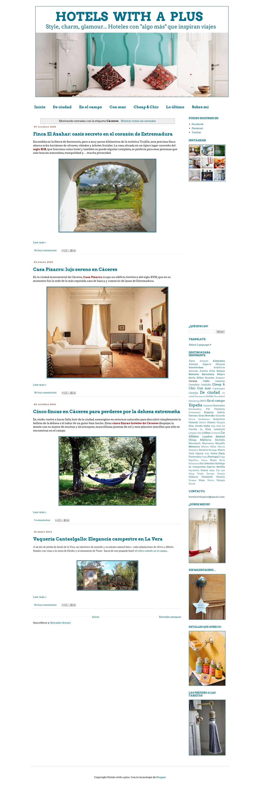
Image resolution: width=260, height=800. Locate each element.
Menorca (194, 446)
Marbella (220, 440)
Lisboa (206, 432)
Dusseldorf (219, 396)
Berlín (192, 377)
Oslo (207, 453)
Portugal (213, 456)
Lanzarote (219, 429)
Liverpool (216, 433)
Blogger (161, 777)
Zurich (192, 484)
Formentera (194, 412)
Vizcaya (221, 480)
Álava (192, 361)
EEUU (203, 401)
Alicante (220, 364)
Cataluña (206, 384)
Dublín (210, 396)
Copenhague (218, 388)
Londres (207, 436)
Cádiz (206, 381)
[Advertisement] (207, 232)
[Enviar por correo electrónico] (63, 250)
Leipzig (192, 433)
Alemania (219, 360)
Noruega (213, 450)
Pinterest (197, 128)
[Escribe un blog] (65, 250)
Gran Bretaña (206, 415)
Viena (202, 480)
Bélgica (221, 374)
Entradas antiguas (170, 616)
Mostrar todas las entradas (138, 120)
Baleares (194, 374)
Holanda (193, 422)
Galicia (221, 412)
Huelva (202, 422)
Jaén (213, 426)
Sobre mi (200, 107)
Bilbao (200, 377)
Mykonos (193, 450)
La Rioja (205, 429)
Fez (208, 409)
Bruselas (209, 377)
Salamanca (194, 463)
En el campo (90, 107)
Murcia (221, 447)
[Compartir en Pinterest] (74, 250)
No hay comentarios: (45, 250)
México (205, 447)
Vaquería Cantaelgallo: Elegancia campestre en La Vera (98, 539)
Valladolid (207, 477)
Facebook (197, 124)
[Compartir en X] (68, 250)
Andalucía (219, 367)
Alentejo (193, 364)
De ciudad (62, 107)
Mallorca (205, 439)
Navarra (203, 450)
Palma (214, 453)
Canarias (220, 381)
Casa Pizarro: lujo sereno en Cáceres (75, 269)
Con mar (118, 107)
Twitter (196, 132)
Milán (213, 447)
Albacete (204, 361)
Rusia (222, 460)
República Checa (198, 460)
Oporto (199, 453)
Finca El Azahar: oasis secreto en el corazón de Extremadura (103, 134)
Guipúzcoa (219, 419)
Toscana (210, 474)
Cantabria (194, 384)
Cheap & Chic (146, 107)
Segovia (211, 466)
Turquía (221, 474)
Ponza (204, 457)
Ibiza (191, 426)
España (195, 405)
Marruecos (208, 443)
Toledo (200, 474)
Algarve (207, 364)
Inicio (39, 107)
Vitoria (210, 480)
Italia (207, 425)
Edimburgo (194, 401)
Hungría (221, 422)
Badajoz (221, 371)
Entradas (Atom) (60, 622)
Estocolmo (219, 405)
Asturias (193, 371)
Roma (213, 460)
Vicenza (192, 480)
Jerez (218, 426)
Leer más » (39, 242)
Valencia (193, 477)
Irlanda (199, 426)
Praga (222, 457)
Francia (208, 412)
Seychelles (194, 470)
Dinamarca (200, 396)
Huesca (211, 422)
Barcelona (208, 374)
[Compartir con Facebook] (71, 250)
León (199, 433)
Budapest (220, 378)
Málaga (193, 440)
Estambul (208, 406)
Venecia (220, 477)
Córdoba (193, 393)
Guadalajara (204, 419)
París (222, 453)
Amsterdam (196, 367)
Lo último (175, 107)
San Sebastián (207, 463)
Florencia (219, 409)
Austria (204, 371)
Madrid (220, 436)
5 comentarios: (42, 520)
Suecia (204, 470)
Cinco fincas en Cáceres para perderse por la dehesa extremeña (106, 411)
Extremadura (195, 409)
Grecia (192, 419)
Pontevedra (195, 456)
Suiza (211, 470)
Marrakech (195, 443)
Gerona (193, 415)
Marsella (220, 443)
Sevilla (220, 466)
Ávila (212, 371)
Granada (220, 415)
